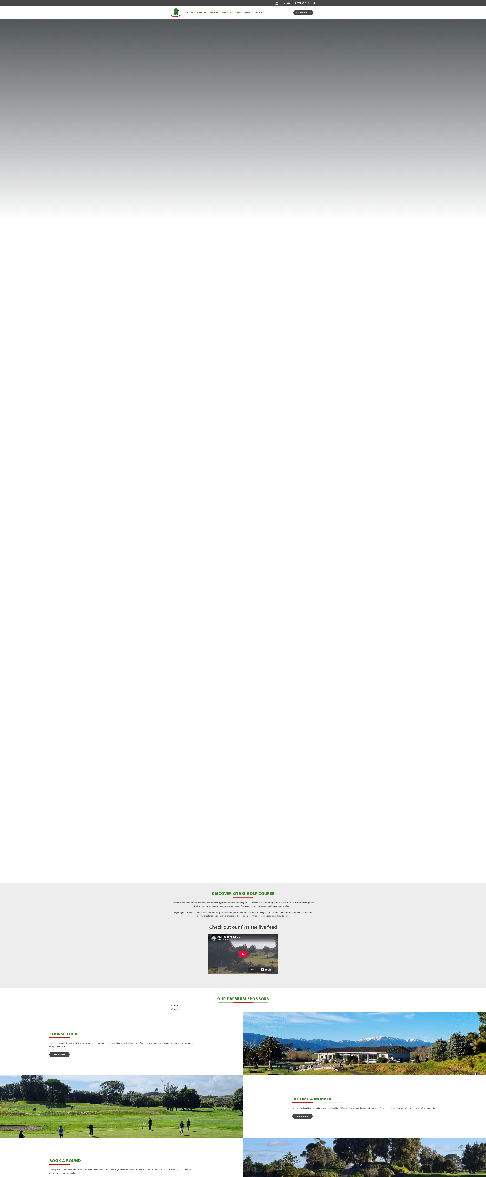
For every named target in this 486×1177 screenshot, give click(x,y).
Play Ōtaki (202, 13)
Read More (59, 1054)
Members (214, 13)
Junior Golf (227, 13)
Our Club (189, 13)
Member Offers (243, 13)
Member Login (304, 13)
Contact (258, 13)
